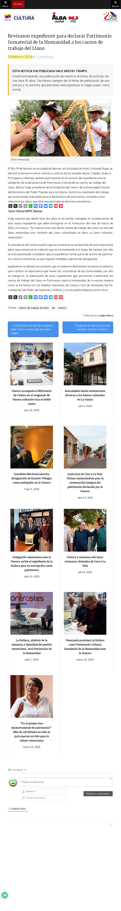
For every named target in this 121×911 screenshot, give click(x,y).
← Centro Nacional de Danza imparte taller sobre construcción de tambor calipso (32, 329)
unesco (62, 307)
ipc (53, 307)
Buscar (115, 6)
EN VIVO (18, 4)
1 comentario (44, 57)
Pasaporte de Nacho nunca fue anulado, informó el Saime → (92, 327)
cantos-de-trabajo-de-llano (34, 307)
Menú (6, 6)
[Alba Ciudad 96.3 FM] (60, 17)
